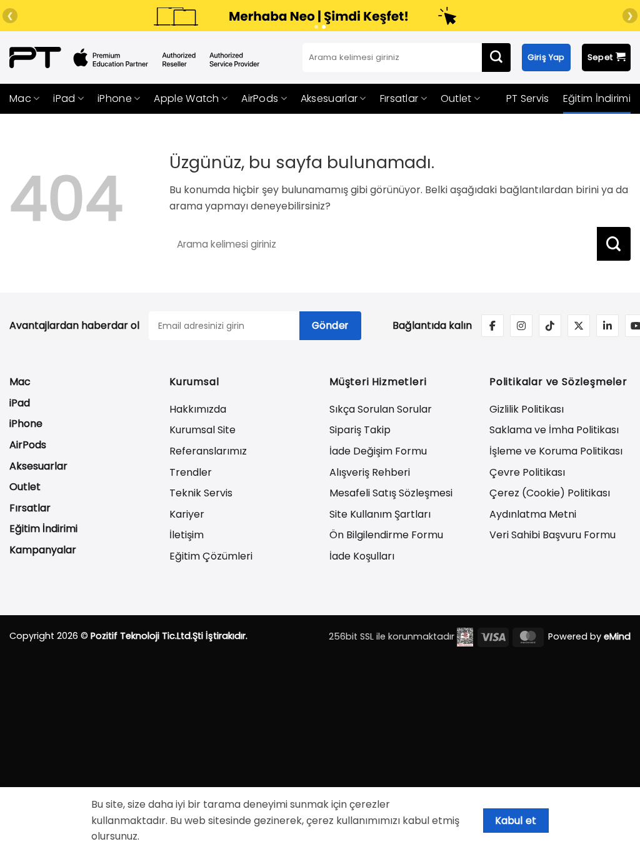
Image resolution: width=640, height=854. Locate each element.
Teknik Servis (200, 493)
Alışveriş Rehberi (369, 472)
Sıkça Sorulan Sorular (380, 409)
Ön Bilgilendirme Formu (386, 535)
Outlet (456, 98)
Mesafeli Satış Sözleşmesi (390, 493)
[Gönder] (496, 57)
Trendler (190, 472)
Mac (20, 98)
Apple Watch (186, 98)
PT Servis (527, 98)
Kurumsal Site (202, 430)
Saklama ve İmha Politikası (554, 430)
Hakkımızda (197, 409)
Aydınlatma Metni (532, 514)
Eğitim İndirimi (597, 98)
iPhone (115, 98)
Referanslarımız (208, 451)
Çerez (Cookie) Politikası (549, 493)
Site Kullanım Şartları (380, 514)
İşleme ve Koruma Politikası (555, 451)
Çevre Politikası (527, 472)
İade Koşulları (361, 556)
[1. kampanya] (316, 27)
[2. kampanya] (324, 27)
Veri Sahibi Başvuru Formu (552, 535)
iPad (64, 98)
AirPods (259, 98)
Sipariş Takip (360, 430)
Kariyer (186, 514)
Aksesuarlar (329, 98)
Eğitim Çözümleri (210, 556)
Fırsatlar (399, 98)
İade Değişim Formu (378, 451)
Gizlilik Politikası (526, 409)
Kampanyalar (42, 550)
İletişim (186, 535)
